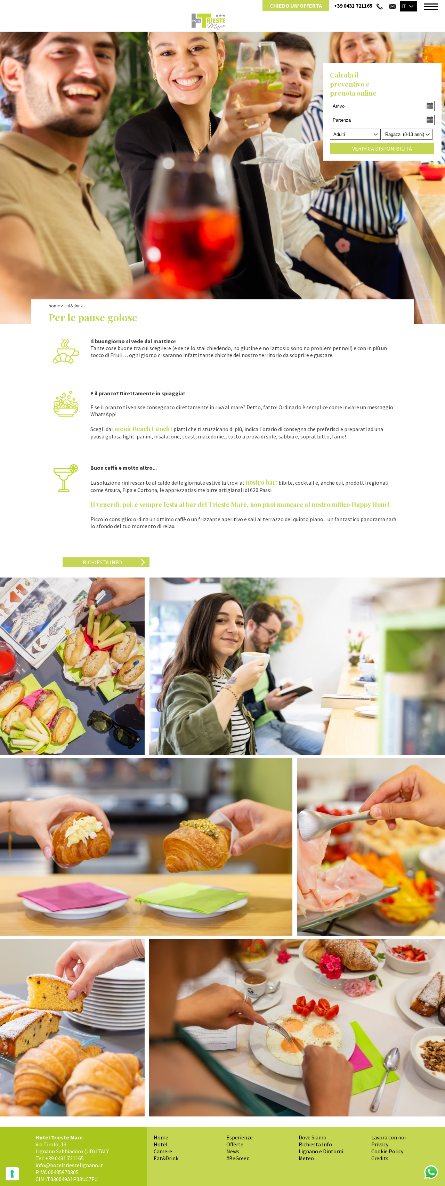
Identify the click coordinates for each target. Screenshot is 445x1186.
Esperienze (239, 1137)
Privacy (379, 1144)
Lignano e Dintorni (321, 1151)
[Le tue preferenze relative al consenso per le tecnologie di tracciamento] (12, 1173)
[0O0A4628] (297, 666)
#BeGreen (238, 1158)
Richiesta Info (315, 1144)
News (232, 1151)
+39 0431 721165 (353, 5)
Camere (163, 1151)
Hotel (161, 1144)
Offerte (234, 1144)
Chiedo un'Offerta (296, 5)
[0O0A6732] (371, 847)
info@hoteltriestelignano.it (69, 1165)
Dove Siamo (312, 1137)
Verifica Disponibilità (382, 148)
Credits (379, 1158)
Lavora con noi (388, 1137)
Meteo (306, 1158)
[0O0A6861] (297, 1027)
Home (54, 306)
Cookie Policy (387, 1151)
